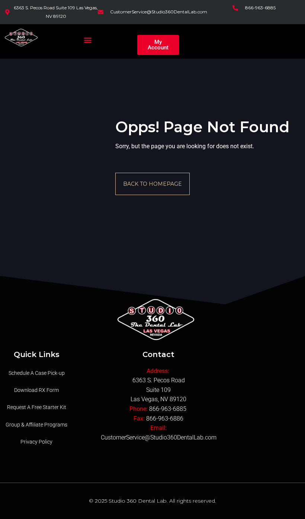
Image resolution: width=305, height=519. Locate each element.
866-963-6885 (168, 408)
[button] (88, 39)
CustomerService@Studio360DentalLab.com (158, 437)
